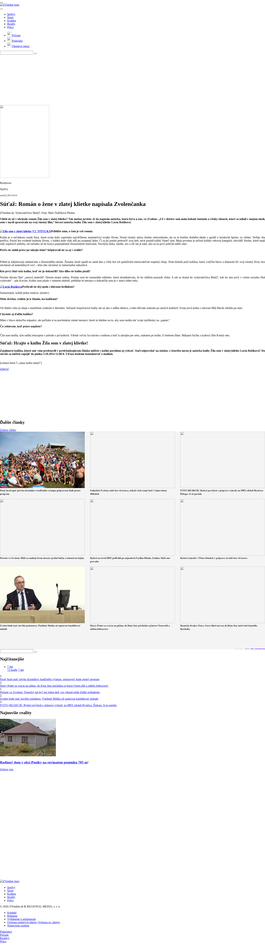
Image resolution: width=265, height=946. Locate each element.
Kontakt (11, 912)
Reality (11, 23)
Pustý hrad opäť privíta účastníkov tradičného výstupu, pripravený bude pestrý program (49, 679)
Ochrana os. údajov (49, 922)
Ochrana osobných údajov (22, 922)
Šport (10, 17)
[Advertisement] (108, 80)
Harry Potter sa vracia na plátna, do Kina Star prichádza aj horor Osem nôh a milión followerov (54, 685)
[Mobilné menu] (1, 2)
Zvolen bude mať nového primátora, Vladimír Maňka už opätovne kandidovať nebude (49, 698)
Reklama (12, 915)
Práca (10, 27)
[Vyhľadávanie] (35, 53)
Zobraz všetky (8, 429)
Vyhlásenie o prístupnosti (21, 919)
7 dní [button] (10, 666)
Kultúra (11, 20)
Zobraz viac (7, 769)
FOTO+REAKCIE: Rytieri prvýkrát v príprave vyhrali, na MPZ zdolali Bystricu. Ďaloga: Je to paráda (58, 705)
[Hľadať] (1, 9)
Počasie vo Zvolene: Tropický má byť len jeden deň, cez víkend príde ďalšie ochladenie (50, 692)
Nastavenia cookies (18, 925)
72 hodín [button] (12, 669)
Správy (11, 14)
